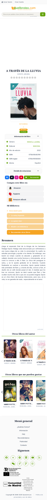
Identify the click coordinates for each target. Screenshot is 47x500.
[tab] (23, 136)
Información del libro (22, 136)
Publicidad (23, 441)
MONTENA (36, 146)
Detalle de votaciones (22, 171)
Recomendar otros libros (20, 232)
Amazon (17, 188)
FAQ (23, 434)
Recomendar (34, 177)
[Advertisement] (23, 44)
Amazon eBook (19, 199)
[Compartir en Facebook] (7, 177)
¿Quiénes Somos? (23, 427)
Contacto (23, 445)
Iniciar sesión (7, 2)
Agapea (16, 194)
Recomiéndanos (23, 438)
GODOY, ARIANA (23, 74)
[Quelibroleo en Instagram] (17, 177)
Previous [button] (2, 351)
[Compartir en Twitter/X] (12, 177)
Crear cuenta (19, 2)
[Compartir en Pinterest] (21, 177)
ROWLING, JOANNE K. (9, 407)
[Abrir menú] (42, 14)
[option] (10, 351)
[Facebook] (6, 457)
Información (23, 430)
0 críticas (23, 132)
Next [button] (45, 351)
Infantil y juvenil (33, 142)
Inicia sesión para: (15, 211)
